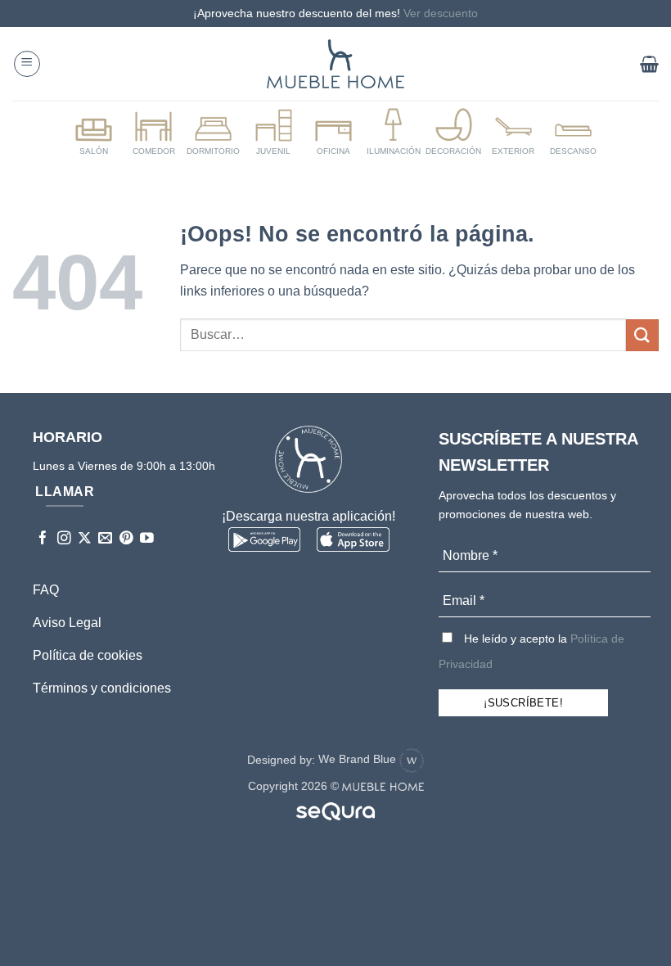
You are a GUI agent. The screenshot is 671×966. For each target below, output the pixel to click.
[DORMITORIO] (213, 132)
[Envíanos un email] (105, 539)
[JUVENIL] (273, 132)
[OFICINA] (333, 132)
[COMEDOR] (153, 132)
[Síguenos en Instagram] (64, 539)
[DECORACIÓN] (453, 132)
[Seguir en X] (85, 539)
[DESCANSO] (573, 132)
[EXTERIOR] (513, 132)
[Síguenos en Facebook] (43, 539)
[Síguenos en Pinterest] (126, 539)
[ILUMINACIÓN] (393, 132)
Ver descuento (440, 13)
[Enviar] (642, 335)
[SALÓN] (93, 132)
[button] (27, 64)
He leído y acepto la (531, 651)
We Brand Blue (358, 758)
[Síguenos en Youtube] (147, 539)
